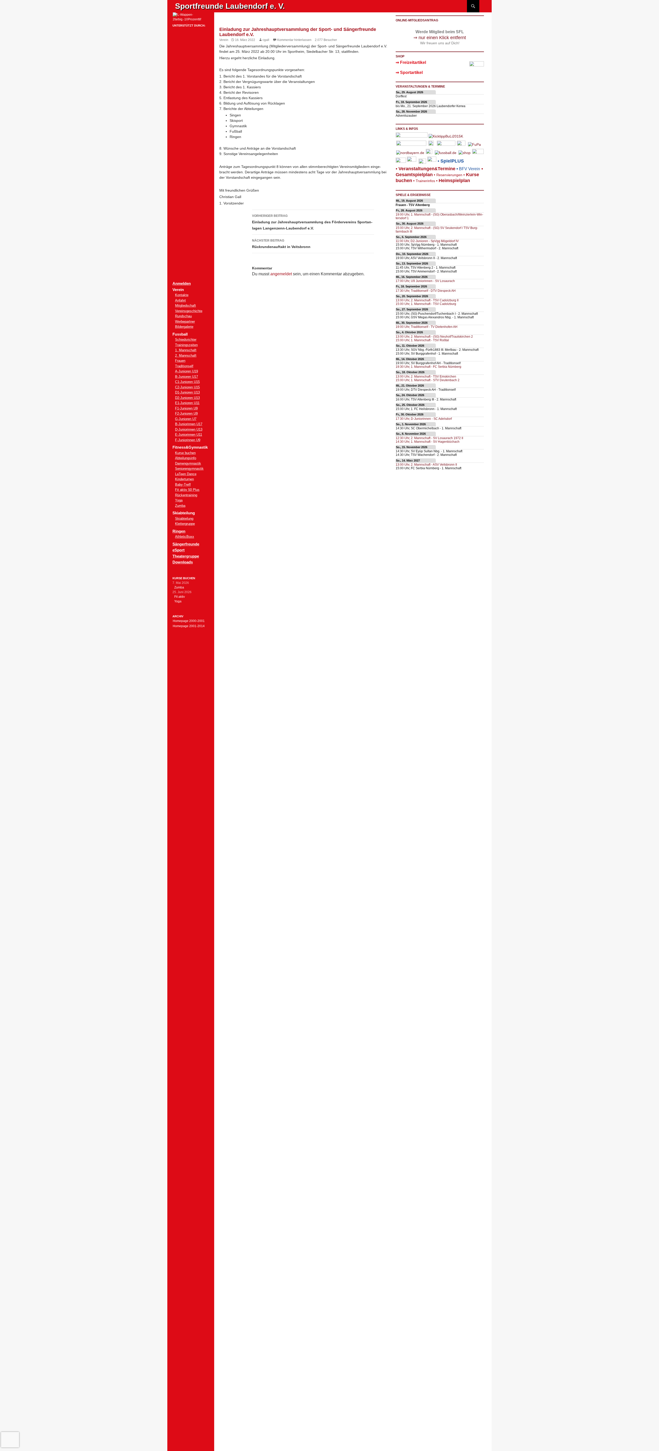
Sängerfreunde (185, 544)
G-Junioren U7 (185, 419)
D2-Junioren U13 (187, 398)
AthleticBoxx (184, 537)
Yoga (179, 500)
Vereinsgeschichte (188, 311)
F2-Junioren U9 (186, 413)
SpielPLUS (452, 161)
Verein (223, 40)
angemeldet (281, 274)
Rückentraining (186, 495)
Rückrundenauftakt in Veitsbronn (281, 244)
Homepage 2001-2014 (189, 626)
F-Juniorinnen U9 (187, 440)
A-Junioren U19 (186, 371)
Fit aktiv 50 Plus (187, 490)
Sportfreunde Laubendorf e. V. (230, 6)
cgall (266, 40)
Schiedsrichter (185, 340)
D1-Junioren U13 (187, 392)
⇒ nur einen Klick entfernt (439, 37)
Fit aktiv (179, 597)
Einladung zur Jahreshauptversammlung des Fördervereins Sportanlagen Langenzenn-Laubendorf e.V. (312, 222)
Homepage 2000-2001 (189, 621)
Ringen (178, 531)
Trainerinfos (425, 181)
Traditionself (184, 366)
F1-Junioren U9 (186, 408)
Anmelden (181, 283)
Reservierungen (447, 175)
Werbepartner (185, 321)
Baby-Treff (183, 484)
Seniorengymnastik (189, 469)
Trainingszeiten (186, 345)
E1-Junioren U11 (187, 403)
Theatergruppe (185, 556)
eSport (178, 550)
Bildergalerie (184, 327)
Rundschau (183, 316)
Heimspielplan (454, 180)
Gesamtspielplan (414, 174)
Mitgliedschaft (185, 306)
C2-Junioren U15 (187, 387)
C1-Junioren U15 (187, 382)
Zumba (180, 506)
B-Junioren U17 (186, 377)
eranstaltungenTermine (426, 168)
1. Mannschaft (185, 350)
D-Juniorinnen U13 (188, 429)
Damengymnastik (188, 463)
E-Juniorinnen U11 (188, 435)
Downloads (182, 562)
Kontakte (181, 295)
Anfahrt (180, 300)
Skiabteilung (184, 518)
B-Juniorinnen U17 (188, 424)
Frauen (180, 361)
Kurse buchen (185, 453)
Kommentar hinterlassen (294, 40)
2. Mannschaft (185, 355)
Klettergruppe (185, 524)
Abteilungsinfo (185, 458)
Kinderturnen (184, 479)
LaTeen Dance (185, 474)
